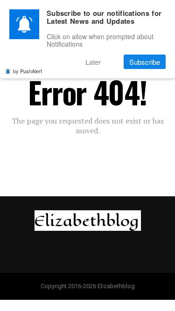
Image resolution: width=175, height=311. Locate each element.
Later (93, 62)
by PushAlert (27, 71)
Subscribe (144, 62)
